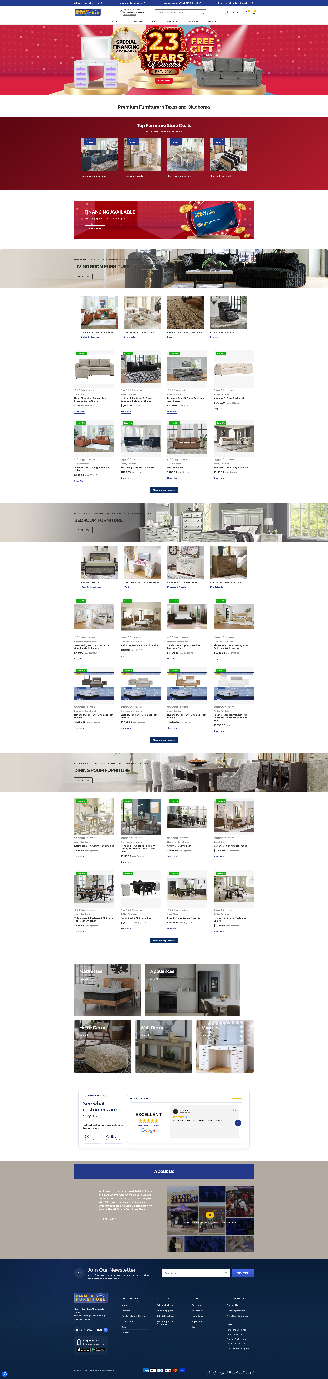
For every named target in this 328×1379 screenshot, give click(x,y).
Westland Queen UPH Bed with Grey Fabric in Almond (91, 647)
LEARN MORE (109, 1219)
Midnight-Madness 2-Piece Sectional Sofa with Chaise (136, 399)
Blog (123, 1326)
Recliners (214, 337)
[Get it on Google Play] (98, 1350)
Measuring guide (165, 1310)
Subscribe (243, 1273)
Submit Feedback (165, 1316)
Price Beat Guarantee (237, 1316)
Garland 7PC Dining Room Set (230, 845)
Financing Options (236, 1310)
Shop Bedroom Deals (221, 176)
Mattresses (197, 1310)
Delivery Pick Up (165, 1305)
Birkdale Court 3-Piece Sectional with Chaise (186, 399)
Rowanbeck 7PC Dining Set (136, 918)
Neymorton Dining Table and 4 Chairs (231, 919)
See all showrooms (129, 15)
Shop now (83, 530)
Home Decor (198, 1316)
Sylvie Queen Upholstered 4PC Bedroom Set (184, 647)
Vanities (128, 587)
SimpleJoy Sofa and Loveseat (137, 467)
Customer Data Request (238, 1348)
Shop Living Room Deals (93, 176)
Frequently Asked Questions (165, 1323)
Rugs (169, 337)
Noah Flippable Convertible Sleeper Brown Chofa (90, 399)
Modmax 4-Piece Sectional (229, 398)
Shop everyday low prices (131, 3)
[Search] (202, 12)
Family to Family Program (134, 1316)
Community (127, 1321)
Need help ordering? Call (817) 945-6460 (180, 3)
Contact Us (232, 1305)
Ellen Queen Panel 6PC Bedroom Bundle (139, 716)
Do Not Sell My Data (236, 1343)
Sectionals (129, 337)
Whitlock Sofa (175, 467)
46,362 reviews (152, 1125)
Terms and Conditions (237, 1329)
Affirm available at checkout (87, 3)
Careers (125, 1332)
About (124, 1305)
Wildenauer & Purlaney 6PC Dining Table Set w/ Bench (94, 919)
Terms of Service (234, 1334)
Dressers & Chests (176, 587)
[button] (118, 21)
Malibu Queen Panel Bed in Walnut (140, 645)
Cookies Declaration (236, 1339)
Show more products (164, 490)
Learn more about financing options (234, 3)
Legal (230, 1324)
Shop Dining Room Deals (179, 176)
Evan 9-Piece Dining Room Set (184, 918)
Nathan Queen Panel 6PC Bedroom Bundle (93, 716)
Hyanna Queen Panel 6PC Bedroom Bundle (186, 716)
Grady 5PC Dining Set (179, 845)
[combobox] (180, 12)
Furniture (196, 1305)
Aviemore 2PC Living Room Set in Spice (93, 469)
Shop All (83, 979)
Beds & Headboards (91, 587)
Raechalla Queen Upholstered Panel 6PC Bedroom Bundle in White (231, 717)
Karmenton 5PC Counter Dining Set (94, 845)
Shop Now (164, 80)
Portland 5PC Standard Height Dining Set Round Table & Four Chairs (138, 848)
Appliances (197, 1321)
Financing (212, 21)
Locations (126, 1310)
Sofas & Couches (90, 337)
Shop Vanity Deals (133, 176)
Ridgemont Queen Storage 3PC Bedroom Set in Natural (231, 647)
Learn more (95, 228)
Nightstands (216, 587)
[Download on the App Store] (84, 1350)
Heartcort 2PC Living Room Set (231, 467)
